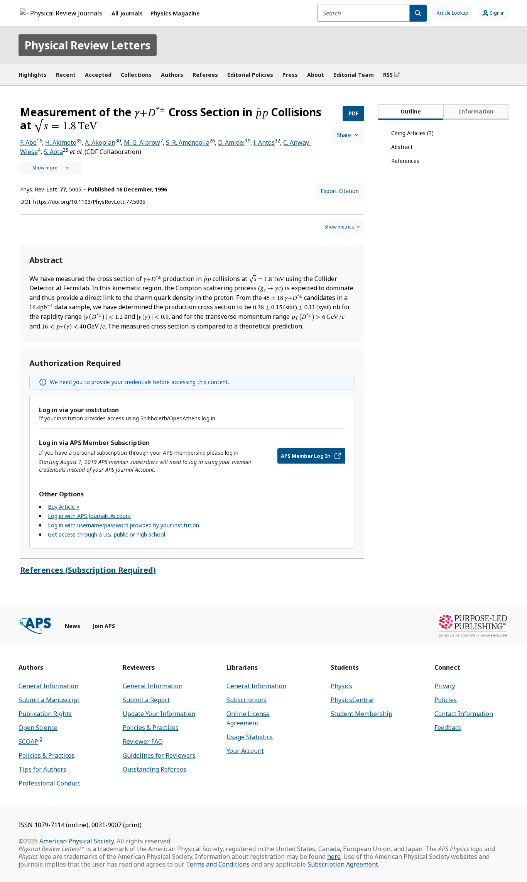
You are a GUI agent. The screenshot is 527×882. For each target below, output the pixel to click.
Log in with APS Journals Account (89, 516)
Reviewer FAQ (143, 741)
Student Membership (361, 713)
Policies (445, 700)
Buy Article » (63, 506)
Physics (341, 686)
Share (344, 135)
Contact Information (463, 713)
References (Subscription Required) (88, 570)
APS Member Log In (306, 455)
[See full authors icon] (51, 168)
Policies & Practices (46, 755)
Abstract (402, 147)
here (334, 856)
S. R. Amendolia (187, 142)
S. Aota (53, 151)
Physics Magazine (175, 13)
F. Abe (28, 142)
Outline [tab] (410, 111)
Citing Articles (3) (412, 133)
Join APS (104, 626)
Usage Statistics (249, 737)
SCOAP (30, 741)
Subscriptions (246, 700)
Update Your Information (159, 713)
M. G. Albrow (142, 142)
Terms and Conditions (218, 864)
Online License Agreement (248, 718)
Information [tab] (476, 111)
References (405, 160)
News (72, 626)
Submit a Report (146, 700)
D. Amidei (231, 142)
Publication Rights (45, 713)
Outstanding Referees (154, 769)
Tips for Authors (42, 769)
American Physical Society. (77, 841)
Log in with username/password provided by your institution (123, 525)
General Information (48, 686)
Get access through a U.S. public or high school (106, 534)
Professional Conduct (49, 783)
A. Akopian (100, 142)
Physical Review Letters (87, 45)
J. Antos (264, 142)
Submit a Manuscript (49, 700)
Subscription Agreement (342, 864)
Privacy (444, 686)
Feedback (447, 727)
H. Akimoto (60, 142)
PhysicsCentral (352, 700)
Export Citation (340, 191)
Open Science (38, 727)
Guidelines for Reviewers (159, 755)
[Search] (418, 13)
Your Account (245, 751)
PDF (353, 113)
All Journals (127, 13)
